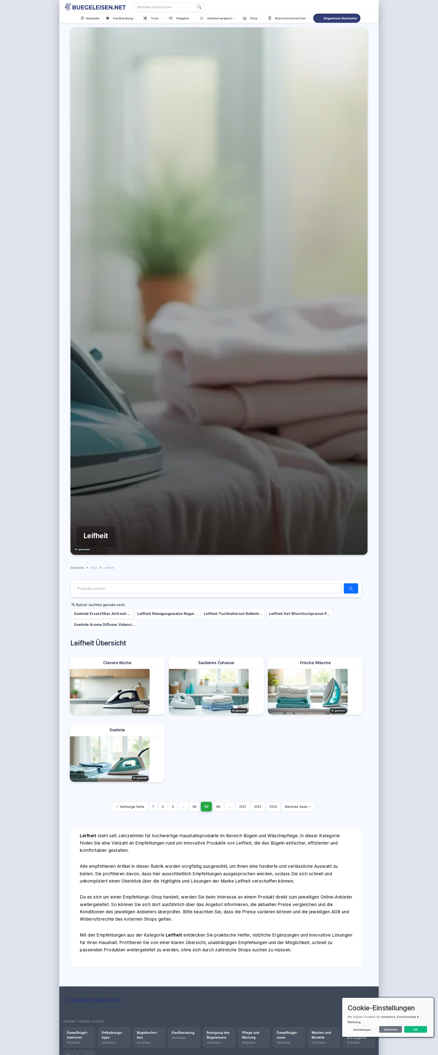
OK (416, 1029)
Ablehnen (390, 1029)
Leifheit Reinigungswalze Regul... (167, 613)
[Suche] (199, 7)
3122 (257, 807)
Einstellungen (362, 1029)
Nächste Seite (296, 807)
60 (218, 807)
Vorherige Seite (131, 807)
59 (206, 807)
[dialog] (387, 1017)
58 (194, 807)
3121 (242, 807)
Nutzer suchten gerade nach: (100, 604)
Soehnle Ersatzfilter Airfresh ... (102, 613)
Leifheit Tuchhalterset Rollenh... (233, 613)
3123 (273, 807)
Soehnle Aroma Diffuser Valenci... (104, 624)
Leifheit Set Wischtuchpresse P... (299, 613)
